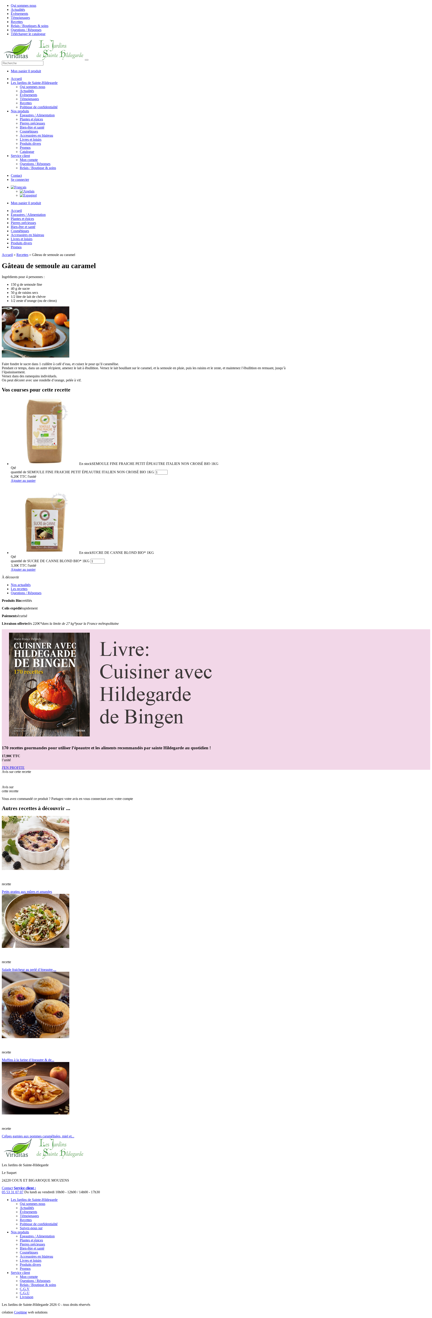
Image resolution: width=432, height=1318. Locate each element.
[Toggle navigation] (86, 60)
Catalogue (27, 152)
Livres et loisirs (30, 139)
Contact (16, 175)
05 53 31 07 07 (12, 1192)
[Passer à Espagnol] (28, 195)
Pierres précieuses (32, 123)
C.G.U (24, 1293)
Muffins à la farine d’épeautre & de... (28, 1060)
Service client (20, 156)
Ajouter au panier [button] (23, 480)
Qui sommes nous (23, 5)
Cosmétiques (29, 131)
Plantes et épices (31, 119)
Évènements (19, 14)
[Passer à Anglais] (27, 191)
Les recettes (19, 589)
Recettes (17, 22)
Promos (25, 147)
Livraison (26, 1297)
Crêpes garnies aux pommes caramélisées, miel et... (38, 1136)
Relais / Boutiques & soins (29, 26)
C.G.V (24, 1289)
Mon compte (29, 160)
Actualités (18, 9)
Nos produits (20, 111)
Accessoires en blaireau (36, 135)
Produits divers (30, 143)
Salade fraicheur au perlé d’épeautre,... (29, 970)
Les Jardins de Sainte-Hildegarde (34, 83)
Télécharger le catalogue (28, 34)
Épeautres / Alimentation (37, 115)
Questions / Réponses (26, 30)
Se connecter (20, 179)
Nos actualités (21, 585)
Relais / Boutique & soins (38, 168)
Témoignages (20, 18)
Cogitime (20, 1312)
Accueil (16, 79)
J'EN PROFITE (13, 768)
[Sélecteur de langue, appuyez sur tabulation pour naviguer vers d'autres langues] (18, 187)
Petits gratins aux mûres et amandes (27, 892)
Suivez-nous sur (31, 1228)
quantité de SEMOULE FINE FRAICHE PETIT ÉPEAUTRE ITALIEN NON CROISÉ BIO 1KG (82, 472)
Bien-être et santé (32, 127)
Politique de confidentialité (39, 107)
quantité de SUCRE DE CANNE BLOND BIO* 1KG (50, 561)
